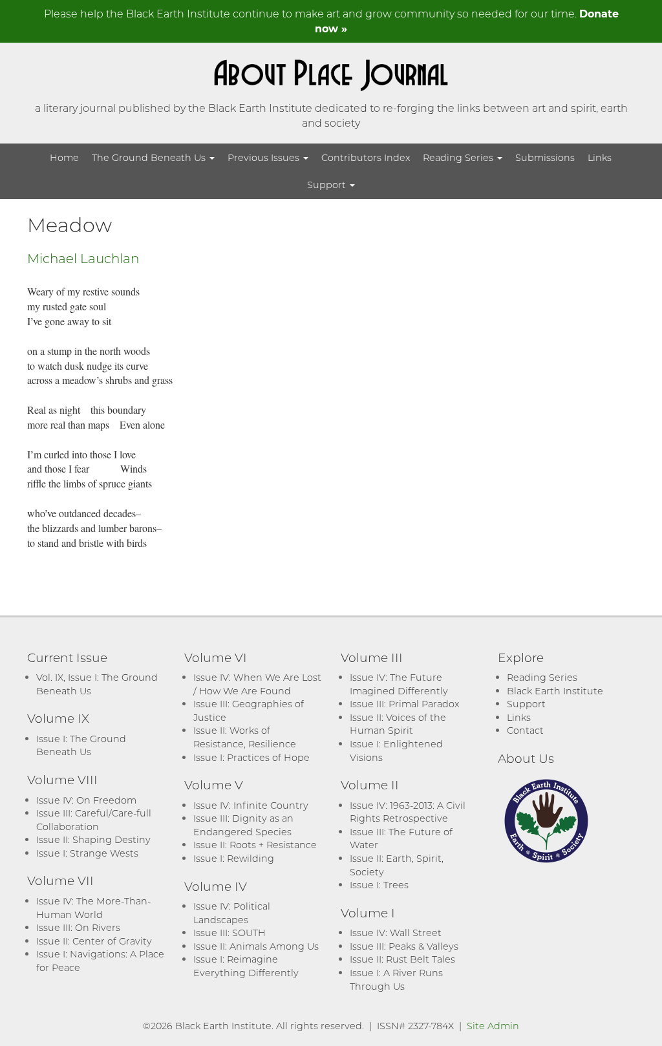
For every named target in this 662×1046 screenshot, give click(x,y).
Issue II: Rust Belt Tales (402, 959)
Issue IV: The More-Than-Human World (93, 908)
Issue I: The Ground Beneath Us (81, 745)
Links (600, 157)
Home (64, 157)
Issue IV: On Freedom (86, 800)
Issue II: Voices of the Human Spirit (398, 724)
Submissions (545, 157)
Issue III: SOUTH (229, 932)
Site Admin (493, 1025)
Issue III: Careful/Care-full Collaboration (93, 820)
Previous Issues (265, 157)
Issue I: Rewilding (233, 858)
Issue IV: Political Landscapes (231, 913)
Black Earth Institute (555, 691)
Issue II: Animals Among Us (256, 946)
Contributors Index (365, 157)
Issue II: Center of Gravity (94, 941)
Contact (525, 730)
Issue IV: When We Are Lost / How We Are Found (257, 684)
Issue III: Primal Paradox (404, 704)
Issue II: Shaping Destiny (93, 839)
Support (327, 184)
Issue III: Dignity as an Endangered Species (243, 825)
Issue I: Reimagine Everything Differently (246, 966)
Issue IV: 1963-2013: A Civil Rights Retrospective (407, 812)
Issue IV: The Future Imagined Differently (399, 684)
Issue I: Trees (379, 885)
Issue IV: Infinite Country (250, 805)
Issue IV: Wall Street (396, 932)
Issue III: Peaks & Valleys (404, 946)
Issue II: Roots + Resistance (255, 844)
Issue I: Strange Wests (87, 853)
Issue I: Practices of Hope (251, 757)
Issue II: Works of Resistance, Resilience (244, 737)
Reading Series (459, 157)
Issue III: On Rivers (78, 927)
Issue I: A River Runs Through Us (396, 979)
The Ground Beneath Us (150, 157)
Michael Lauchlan (83, 258)
